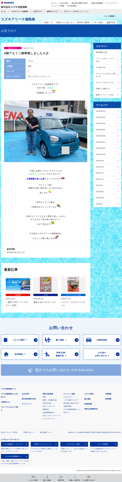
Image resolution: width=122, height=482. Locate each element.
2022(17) (100, 179)
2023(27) (100, 173)
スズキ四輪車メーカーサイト (13, 444)
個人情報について (46, 432)
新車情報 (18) (101, 52)
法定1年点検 (47, 403)
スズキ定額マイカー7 (71, 400)
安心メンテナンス (49, 406)
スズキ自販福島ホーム (8, 389)
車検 (44, 397)
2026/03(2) (100, 142)
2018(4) (99, 204)
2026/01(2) (100, 154)
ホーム (54, 3)
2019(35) (100, 198)
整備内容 (46, 409)
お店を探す (64, 3)
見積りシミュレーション (43, 444)
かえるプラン (68, 397)
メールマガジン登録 (73, 444)
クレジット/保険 (57, 6)
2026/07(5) (100, 117)
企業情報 (108, 394)
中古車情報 (71, 6)
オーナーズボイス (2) (104, 82)
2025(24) (100, 161)
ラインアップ (111, 3)
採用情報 (108, 399)
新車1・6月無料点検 (50, 400)
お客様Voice (5, 402)
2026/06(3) (100, 123)
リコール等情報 (102, 444)
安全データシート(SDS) (9, 432)
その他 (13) (100, 67)
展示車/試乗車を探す (80, 3)
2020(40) (100, 192)
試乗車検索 (88, 404)
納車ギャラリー (53, 11)
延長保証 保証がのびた (71, 403)
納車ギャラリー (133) (105, 95)
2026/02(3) (100, 148)
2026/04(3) (100, 136)
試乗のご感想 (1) (103, 89)
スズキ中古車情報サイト (13, 456)
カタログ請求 (89, 394)
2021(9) (99, 185)
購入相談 (87, 399)
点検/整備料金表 (48, 412)
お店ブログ (37, 11)
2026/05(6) (100, 130)
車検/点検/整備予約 (91, 409)
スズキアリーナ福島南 (19, 11)
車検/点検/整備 (97, 3)
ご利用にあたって (29, 432)
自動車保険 (67, 406)
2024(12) (100, 167)
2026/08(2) (100, 111)
